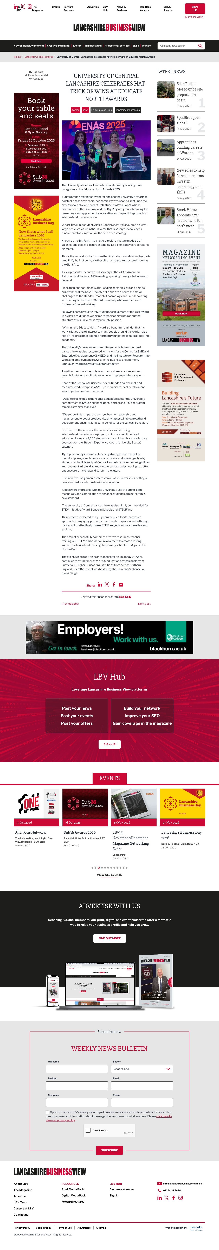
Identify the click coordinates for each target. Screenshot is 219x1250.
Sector (117, 1061)
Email (116, 1078)
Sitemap (101, 1227)
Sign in (114, 1195)
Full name (53, 1061)
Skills (136, 45)
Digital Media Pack (74, 1195)
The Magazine (37, 8)
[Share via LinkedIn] (100, 584)
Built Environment (33, 45)
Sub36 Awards (168, 8)
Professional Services (117, 45)
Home (17, 56)
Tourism (146, 45)
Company (53, 1095)
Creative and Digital (58, 45)
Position (52, 1078)
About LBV (19, 8)
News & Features (122, 8)
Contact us (21, 1214)
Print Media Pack (73, 1189)
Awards (75, 110)
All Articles (84, 1227)
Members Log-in (194, 16)
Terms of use (64, 1227)
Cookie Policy (43, 1227)
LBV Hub (105, 8)
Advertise (93, 6)
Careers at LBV (24, 1208)
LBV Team (20, 1202)
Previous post (70, 603)
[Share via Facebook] (114, 584)
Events (56, 6)
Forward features (69, 8)
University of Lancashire (127, 110)
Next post (144, 603)
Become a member (122, 1189)
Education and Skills (101, 110)
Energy (77, 45)
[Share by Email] (121, 585)
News (85, 110)
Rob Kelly (125, 596)
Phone (116, 1095)
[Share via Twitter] (107, 584)
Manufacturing (93, 45)
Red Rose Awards (145, 8)
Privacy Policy (22, 1227)
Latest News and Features (38, 56)
